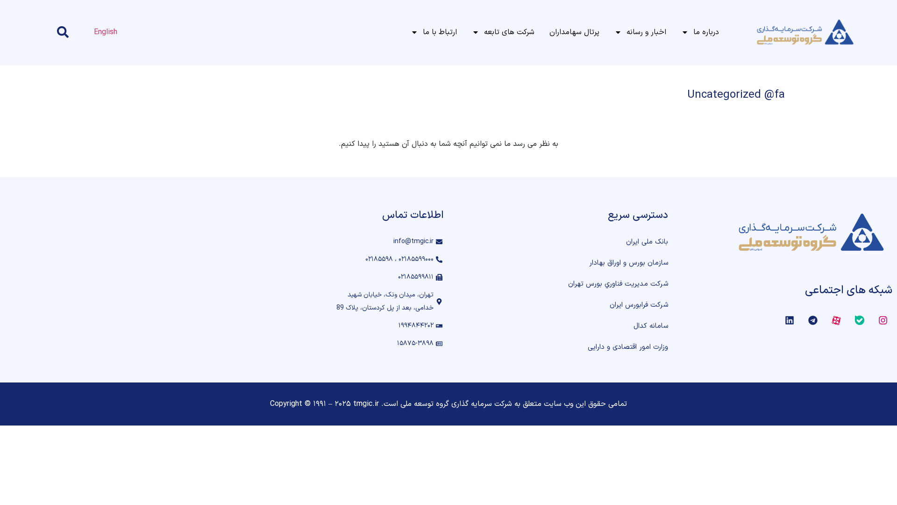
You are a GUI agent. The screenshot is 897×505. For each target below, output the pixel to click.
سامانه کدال (651, 326)
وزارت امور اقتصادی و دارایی (628, 347)
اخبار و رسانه (646, 32)
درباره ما (706, 32)
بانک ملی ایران (647, 242)
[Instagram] (883, 320)
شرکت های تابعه (509, 32)
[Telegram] (813, 320)
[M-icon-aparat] (836, 320)
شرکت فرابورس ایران (639, 305)
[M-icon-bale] (859, 320)
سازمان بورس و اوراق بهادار (628, 263)
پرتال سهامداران (574, 32)
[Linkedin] (789, 320)
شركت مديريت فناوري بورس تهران (618, 284)
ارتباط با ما (440, 32)
